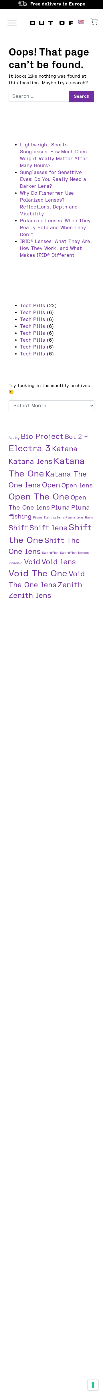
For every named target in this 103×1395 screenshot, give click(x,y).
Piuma (60, 508)
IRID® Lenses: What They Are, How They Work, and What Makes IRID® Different (56, 248)
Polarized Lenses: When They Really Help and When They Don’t (55, 228)
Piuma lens (75, 517)
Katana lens (30, 461)
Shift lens (48, 528)
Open (51, 485)
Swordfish (50, 553)
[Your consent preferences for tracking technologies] (93, 1384)
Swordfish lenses (74, 553)
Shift (18, 528)
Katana (65, 449)
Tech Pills (32, 306)
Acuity (14, 438)
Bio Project (42, 436)
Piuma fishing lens (48, 517)
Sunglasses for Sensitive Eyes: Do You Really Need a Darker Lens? (53, 179)
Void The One (38, 573)
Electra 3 (30, 448)
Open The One (39, 496)
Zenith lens (30, 595)
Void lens (58, 562)
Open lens (77, 485)
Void (32, 562)
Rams (89, 517)
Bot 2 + (76, 437)
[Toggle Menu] (12, 23)
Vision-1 (16, 563)
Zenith (70, 585)
